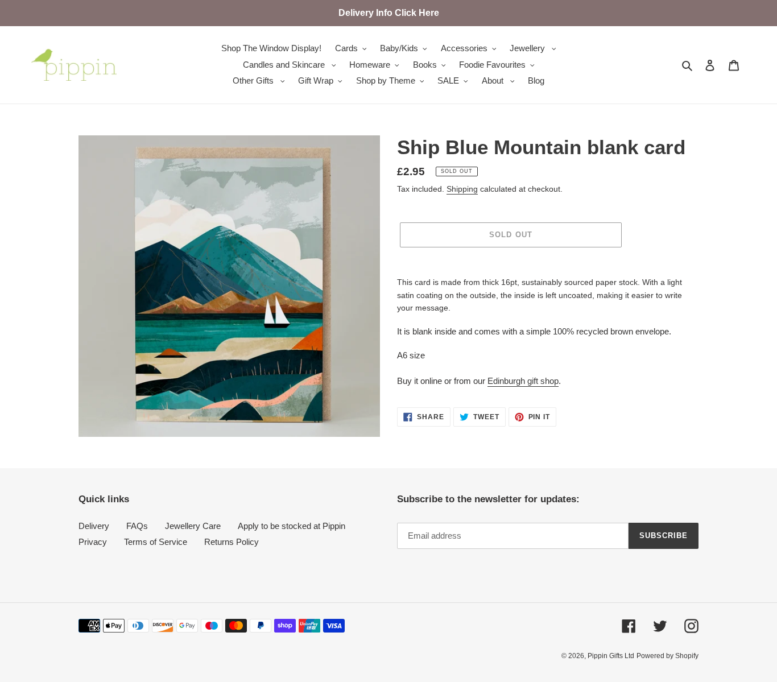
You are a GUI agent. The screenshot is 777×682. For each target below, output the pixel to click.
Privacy (92, 542)
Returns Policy (231, 542)
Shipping (462, 188)
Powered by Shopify (668, 656)
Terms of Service (155, 542)
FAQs (137, 526)
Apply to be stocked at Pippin (291, 526)
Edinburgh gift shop (523, 381)
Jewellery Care (193, 526)
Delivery (93, 526)
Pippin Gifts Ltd (611, 656)
